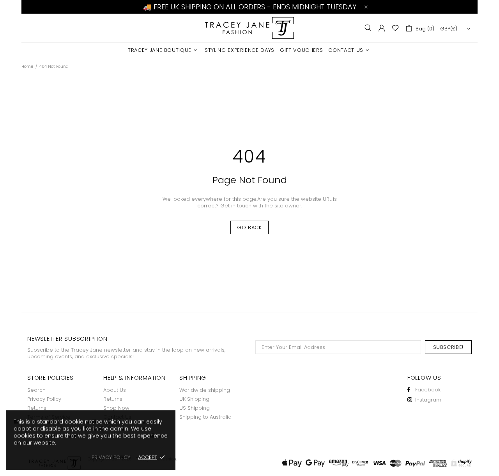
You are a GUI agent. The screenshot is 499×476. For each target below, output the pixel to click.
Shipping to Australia (205, 417)
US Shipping (194, 408)
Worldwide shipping (204, 390)
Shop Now (116, 408)
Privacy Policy (44, 399)
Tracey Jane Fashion (249, 28)
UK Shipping (194, 399)
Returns (36, 408)
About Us (114, 390)
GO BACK (249, 227)
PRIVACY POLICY (111, 457)
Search (36, 390)
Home (27, 66)
